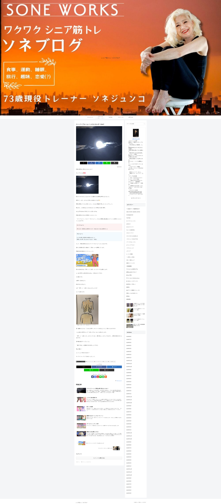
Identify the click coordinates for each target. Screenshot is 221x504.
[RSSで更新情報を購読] (106, 377)
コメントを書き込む (99, 458)
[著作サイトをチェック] (92, 377)
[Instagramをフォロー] (95, 377)
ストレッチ (105, 361)
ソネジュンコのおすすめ (81, 361)
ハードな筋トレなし (112, 361)
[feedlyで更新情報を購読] (103, 377)
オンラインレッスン (90, 361)
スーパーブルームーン (98, 361)
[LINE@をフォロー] (100, 377)
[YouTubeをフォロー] (98, 377)
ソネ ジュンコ (135, 139)
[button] (114, 163)
